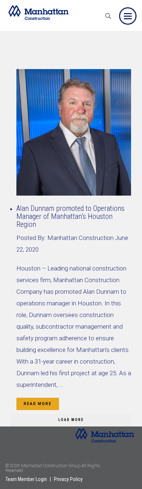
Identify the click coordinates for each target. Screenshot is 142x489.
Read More (38, 404)
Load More (71, 420)
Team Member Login (26, 479)
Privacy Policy (68, 479)
